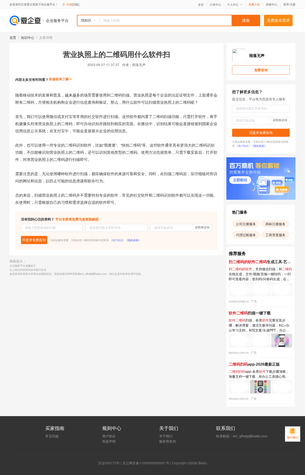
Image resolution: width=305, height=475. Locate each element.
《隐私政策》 (133, 240)
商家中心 (271, 4)
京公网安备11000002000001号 (145, 462)
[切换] (75, 4)
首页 (201, 4)
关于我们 (166, 436)
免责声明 (109, 441)
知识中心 (27, 37)
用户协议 (109, 436)
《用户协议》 (117, 240)
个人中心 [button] (233, 4)
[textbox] (180, 20)
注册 (292, 4)
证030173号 (111, 462)
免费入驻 (254, 4)
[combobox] (168, 20)
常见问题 (52, 436)
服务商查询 (167, 441)
